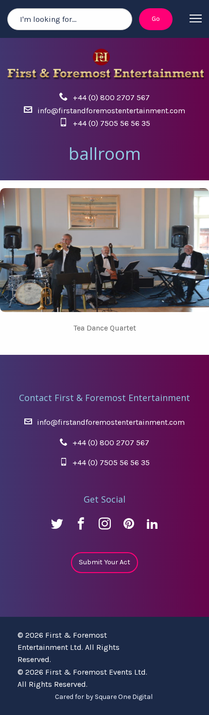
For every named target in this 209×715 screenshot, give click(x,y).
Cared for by (104, 697)
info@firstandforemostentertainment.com (111, 110)
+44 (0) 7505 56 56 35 (111, 123)
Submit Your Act (104, 562)
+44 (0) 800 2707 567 (111, 97)
